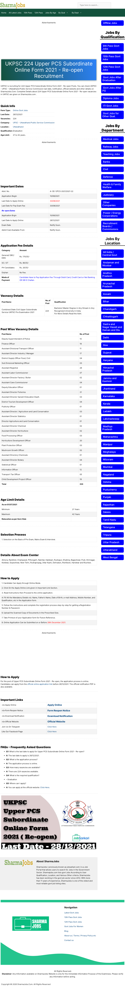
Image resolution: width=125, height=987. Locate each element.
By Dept (75, 13)
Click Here (52, 727)
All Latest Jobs (15, 13)
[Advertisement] (48, 651)
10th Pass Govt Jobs (73, 917)
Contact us (69, 940)
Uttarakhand (18, 127)
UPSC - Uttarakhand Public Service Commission (34, 122)
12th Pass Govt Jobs (73, 922)
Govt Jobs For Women (73, 926)
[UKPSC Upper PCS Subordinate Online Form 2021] (48, 848)
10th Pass (28, 13)
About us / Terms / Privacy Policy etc (80, 935)
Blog (66, 931)
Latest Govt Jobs (71, 913)
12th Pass (39, 13)
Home (3, 13)
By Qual (61, 13)
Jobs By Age (50, 13)
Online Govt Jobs (20, 110)
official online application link (39, 684)
